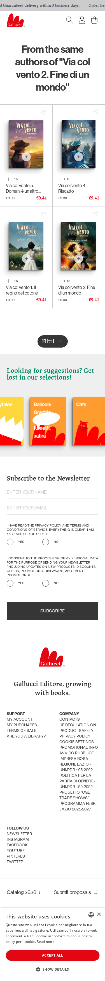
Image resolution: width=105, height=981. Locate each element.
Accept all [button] (52, 955)
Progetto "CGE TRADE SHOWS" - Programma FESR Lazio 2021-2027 (77, 801)
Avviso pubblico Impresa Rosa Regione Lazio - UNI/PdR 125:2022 (77, 761)
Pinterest (17, 856)
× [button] (99, 915)
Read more (46, 941)
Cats (68, 404)
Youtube (16, 851)
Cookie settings (76, 742)
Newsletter (19, 834)
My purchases (22, 725)
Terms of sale (21, 731)
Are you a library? (26, 736)
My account (19, 720)
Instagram (18, 840)
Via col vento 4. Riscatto (72, 188)
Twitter (15, 862)
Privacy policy (74, 736)
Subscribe (52, 611)
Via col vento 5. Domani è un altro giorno (22, 188)
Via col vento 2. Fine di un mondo (76, 290)
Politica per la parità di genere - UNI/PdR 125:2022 (77, 781)
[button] (52, 969)
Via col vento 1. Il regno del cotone (22, 290)
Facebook (17, 845)
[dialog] (52, 944)
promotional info (78, 748)
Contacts (69, 720)
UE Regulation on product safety (77, 728)
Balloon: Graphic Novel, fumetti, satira (29, 420)
